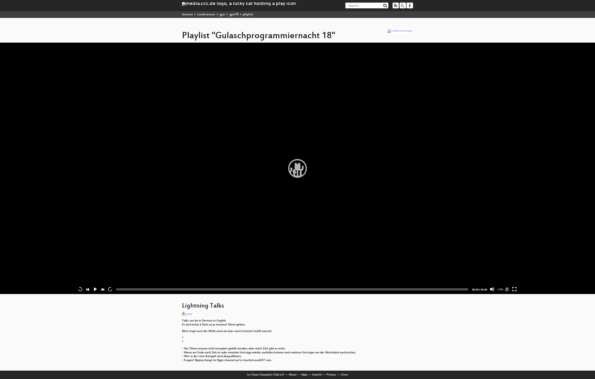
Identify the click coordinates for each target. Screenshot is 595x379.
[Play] (297, 168)
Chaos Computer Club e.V (267, 374)
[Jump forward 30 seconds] (110, 289)
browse (187, 15)
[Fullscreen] (514, 289)
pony (189, 314)
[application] (297, 168)
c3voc (344, 374)
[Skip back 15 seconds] (80, 289)
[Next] (102, 289)
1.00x (500, 289)
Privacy (331, 374)
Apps (304, 374)
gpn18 (233, 15)
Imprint (317, 374)
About (293, 374)
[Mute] (492, 289)
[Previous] (88, 289)
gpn (222, 15)
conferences (206, 15)
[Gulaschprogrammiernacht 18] (507, 289)
